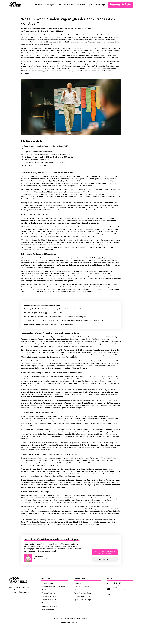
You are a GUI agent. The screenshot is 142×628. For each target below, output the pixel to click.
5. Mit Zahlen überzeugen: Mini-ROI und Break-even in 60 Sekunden (48, 157)
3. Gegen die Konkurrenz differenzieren (37, 152)
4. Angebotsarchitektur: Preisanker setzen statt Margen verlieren (46, 154)
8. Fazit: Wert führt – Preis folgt (34, 165)
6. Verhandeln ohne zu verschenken (35, 160)
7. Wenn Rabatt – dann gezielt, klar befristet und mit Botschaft (45, 162)
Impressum (65, 622)
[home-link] (15, 4)
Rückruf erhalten (105, 559)
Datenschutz (76, 622)
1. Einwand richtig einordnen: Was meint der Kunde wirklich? (45, 146)
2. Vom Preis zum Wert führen (33, 149)
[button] (50, 4)
